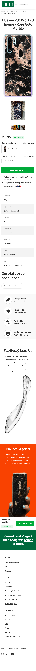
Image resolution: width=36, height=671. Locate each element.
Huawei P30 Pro (14, 11)
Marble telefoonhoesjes (12, 286)
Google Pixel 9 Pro (11, 599)
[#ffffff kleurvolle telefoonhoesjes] (8, 4)
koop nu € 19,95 (25, 523)
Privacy (4, 648)
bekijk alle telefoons (28, 156)
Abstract (8, 632)
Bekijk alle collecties (12, 637)
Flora (6, 624)
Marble (24, 11)
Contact (8, 571)
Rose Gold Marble (9, 14)
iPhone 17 (8, 582)
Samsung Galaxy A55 (13, 595)
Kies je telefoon (18, 156)
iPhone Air (8, 587)
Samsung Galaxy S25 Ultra (15, 591)
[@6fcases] (2, 654)
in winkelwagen (18, 170)
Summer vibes (10, 615)
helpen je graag (22, 541)
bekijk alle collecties (28, 143)
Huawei (4, 11)
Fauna (7, 628)
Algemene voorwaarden (18, 648)
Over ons (8, 567)
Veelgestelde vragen (12, 562)
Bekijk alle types (11, 604)
